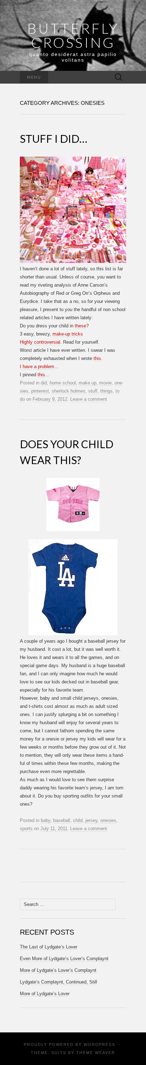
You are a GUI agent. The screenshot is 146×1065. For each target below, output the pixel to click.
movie (105, 382)
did (44, 382)
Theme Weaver (95, 1052)
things (106, 391)
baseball (61, 820)
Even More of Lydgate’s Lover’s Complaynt (64, 958)
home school (63, 382)
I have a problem (37, 366)
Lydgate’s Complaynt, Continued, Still (58, 982)
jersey (91, 820)
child (78, 820)
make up (87, 382)
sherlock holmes (68, 391)
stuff (92, 391)
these (80, 325)
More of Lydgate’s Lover (44, 993)
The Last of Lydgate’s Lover (48, 947)
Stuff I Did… (53, 138)
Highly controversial (40, 342)
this (97, 358)
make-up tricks (67, 334)
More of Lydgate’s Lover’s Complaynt (58, 970)
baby (45, 820)
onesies (108, 820)
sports (26, 828)
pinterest (40, 391)
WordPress (99, 1044)
